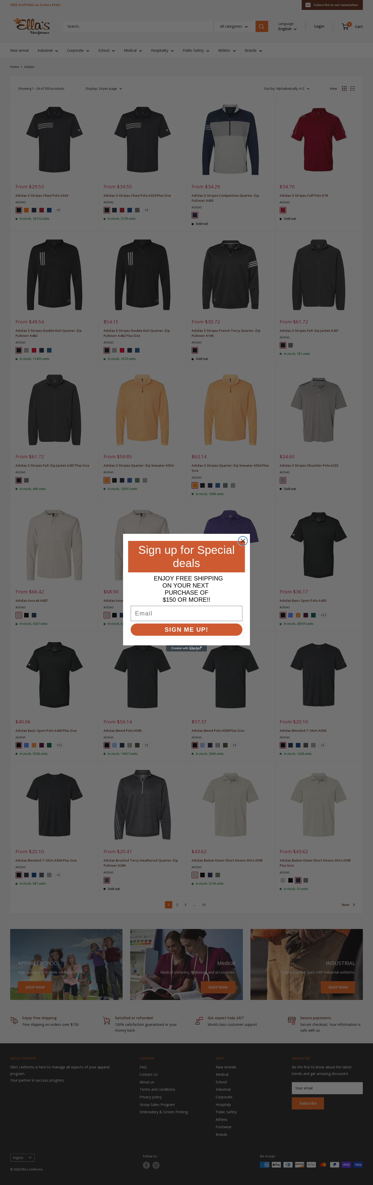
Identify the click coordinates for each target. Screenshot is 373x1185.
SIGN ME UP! (186, 629)
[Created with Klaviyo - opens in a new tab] (186, 648)
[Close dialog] (242, 540)
